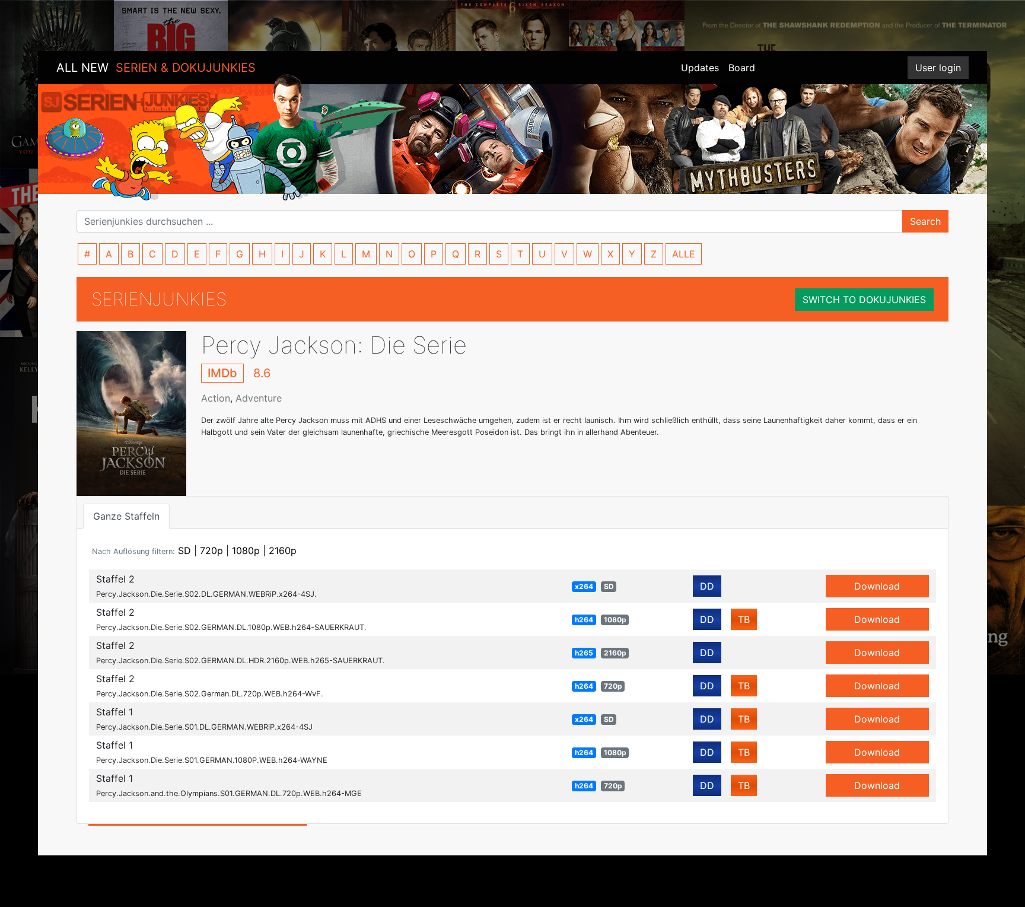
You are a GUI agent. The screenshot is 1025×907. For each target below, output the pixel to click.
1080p (246, 550)
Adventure (258, 398)
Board (741, 68)
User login (938, 68)
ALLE (683, 254)
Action (215, 398)
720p (211, 550)
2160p (283, 550)
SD (184, 550)
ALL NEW (156, 68)
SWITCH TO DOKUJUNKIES (864, 299)
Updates (700, 68)
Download (877, 586)
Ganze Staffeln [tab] (126, 516)
